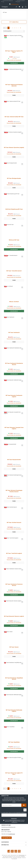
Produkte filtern (14, 22)
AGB (13, 821)
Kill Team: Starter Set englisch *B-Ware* (14, 773)
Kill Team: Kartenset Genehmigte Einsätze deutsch (14, 491)
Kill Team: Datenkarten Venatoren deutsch (14, 585)
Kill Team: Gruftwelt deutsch (14, 522)
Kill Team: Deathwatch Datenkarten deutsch (14, 364)
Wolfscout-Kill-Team (14, 240)
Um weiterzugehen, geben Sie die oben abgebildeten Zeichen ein (13, 812)
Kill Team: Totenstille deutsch (14, 270)
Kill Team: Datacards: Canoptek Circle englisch (14, 428)
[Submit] (23, 805)
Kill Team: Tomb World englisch (14, 553)
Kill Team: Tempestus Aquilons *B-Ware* (14, 51)
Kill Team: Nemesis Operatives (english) (14, 147)
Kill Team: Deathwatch (14, 332)
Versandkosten (21, 855)
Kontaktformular (11, 834)
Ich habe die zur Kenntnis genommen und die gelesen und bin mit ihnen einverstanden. (15, 821)
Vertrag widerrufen (6, 837)
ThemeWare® (14, 858)
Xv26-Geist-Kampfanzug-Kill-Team (14, 209)
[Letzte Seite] (20, 28)
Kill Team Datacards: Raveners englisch (14, 616)
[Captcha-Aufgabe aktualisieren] (25, 809)
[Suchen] (16, 7)
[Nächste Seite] (18, 28)
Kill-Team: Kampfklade (14, 742)
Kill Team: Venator (14, 647)
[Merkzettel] (19, 7)
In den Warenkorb (14, 63)
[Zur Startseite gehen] (14, 4)
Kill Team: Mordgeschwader (14, 178)
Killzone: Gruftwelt (14, 301)
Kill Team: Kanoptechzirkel (14, 459)
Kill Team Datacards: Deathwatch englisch (14, 396)
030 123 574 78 (5, 829)
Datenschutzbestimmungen (14, 820)
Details (14, 95)
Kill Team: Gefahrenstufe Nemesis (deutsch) (14, 85)
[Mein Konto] (22, 7)
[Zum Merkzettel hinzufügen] (22, 36)
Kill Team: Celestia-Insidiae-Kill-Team (14, 116)
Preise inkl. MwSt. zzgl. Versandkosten (14, 60)
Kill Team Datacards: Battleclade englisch (14, 710)
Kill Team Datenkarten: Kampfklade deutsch (14, 678)
